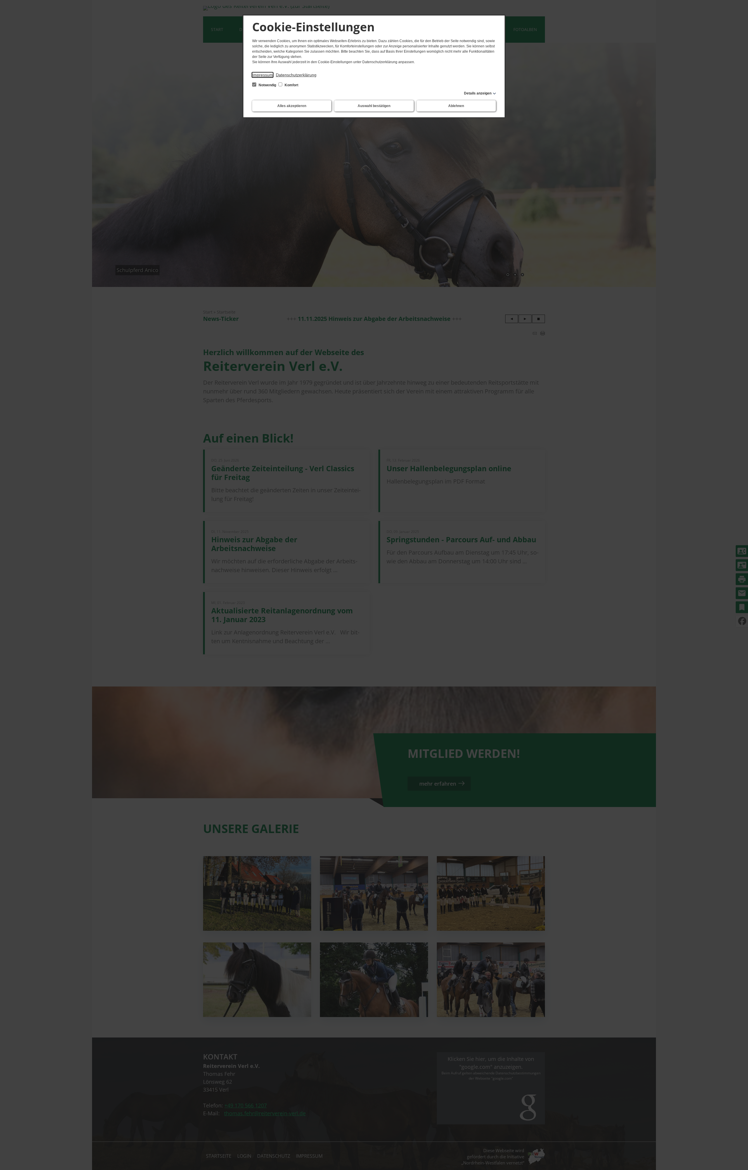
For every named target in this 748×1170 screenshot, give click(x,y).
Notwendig (267, 85)
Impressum (262, 75)
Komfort (291, 85)
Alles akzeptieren (291, 106)
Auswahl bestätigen (374, 106)
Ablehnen (456, 106)
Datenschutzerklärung (296, 75)
